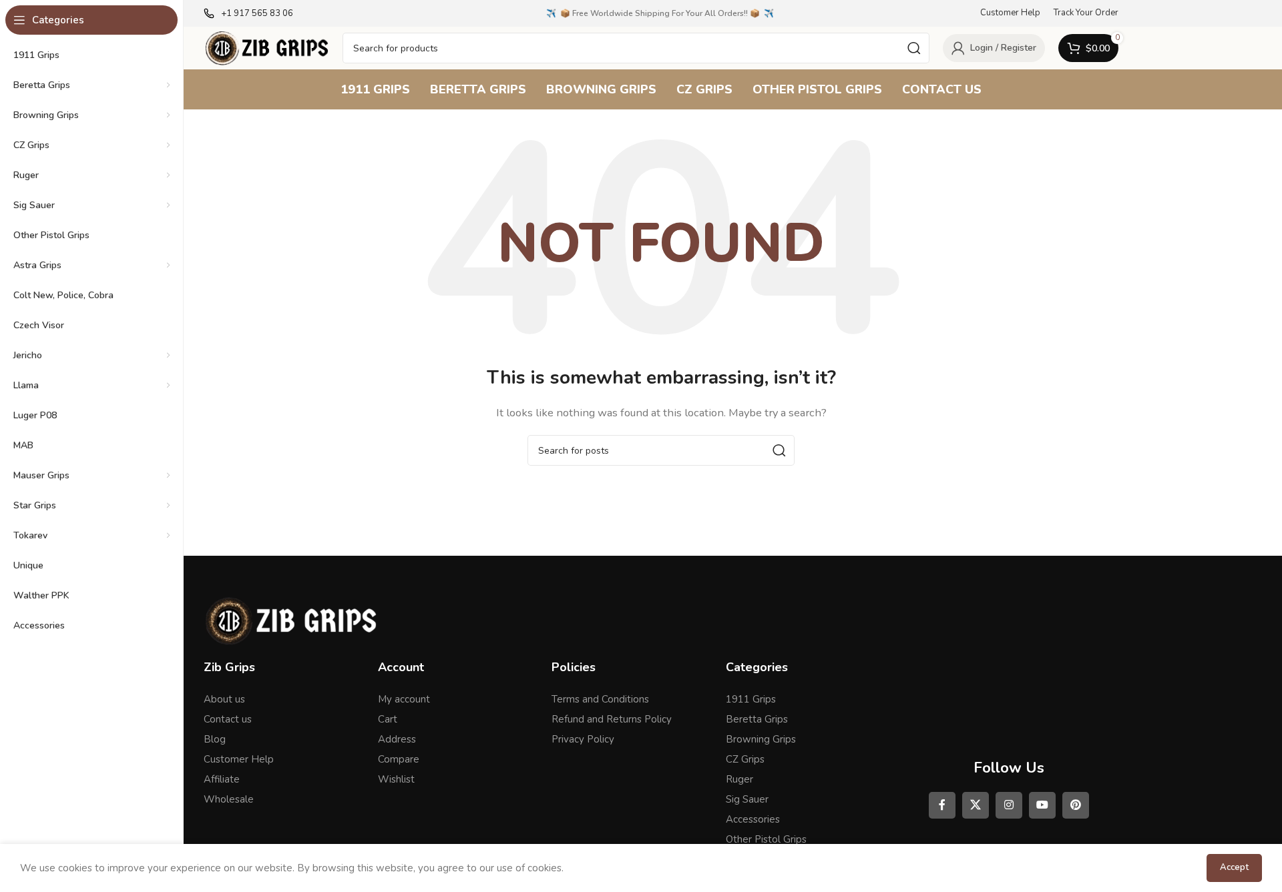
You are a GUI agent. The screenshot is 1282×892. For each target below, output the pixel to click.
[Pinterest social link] (1075, 805)
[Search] (914, 48)
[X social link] (975, 805)
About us (224, 699)
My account (404, 699)
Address (397, 739)
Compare (398, 759)
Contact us (228, 719)
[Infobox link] (248, 13)
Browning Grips (761, 739)
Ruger (739, 779)
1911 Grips (751, 699)
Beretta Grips (757, 719)
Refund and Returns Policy (612, 719)
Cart (387, 719)
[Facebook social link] (942, 805)
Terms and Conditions (600, 699)
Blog (215, 739)
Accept (1234, 867)
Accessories (753, 819)
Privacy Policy (583, 739)
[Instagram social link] (1009, 805)
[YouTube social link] (1042, 805)
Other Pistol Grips (766, 839)
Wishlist (396, 779)
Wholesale (229, 799)
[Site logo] (266, 47)
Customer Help (239, 759)
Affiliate (222, 779)
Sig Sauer (747, 799)
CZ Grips (745, 759)
